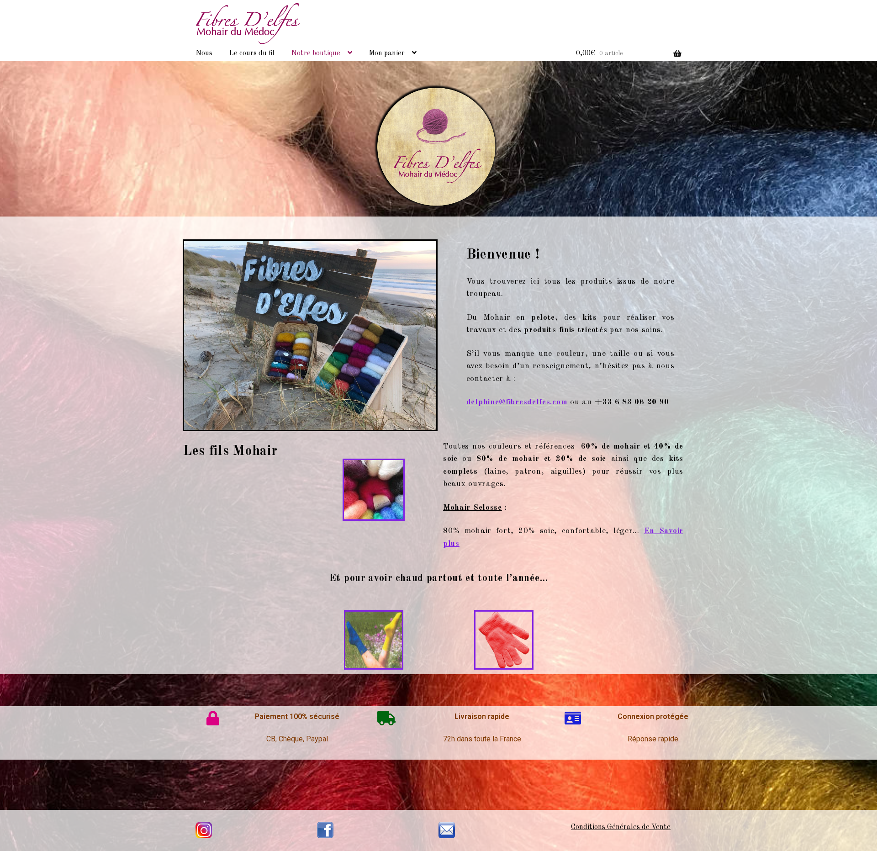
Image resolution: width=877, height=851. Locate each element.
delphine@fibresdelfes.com (517, 402)
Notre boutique (315, 53)
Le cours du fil (252, 53)
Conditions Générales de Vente (621, 827)
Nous (203, 53)
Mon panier (387, 53)
